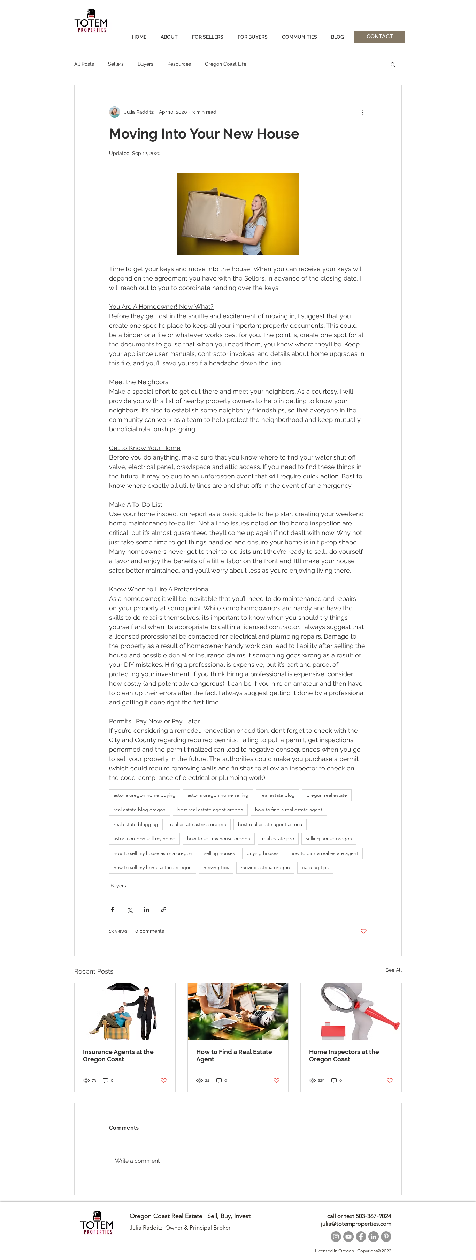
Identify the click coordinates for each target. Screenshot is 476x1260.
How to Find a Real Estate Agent (234, 1055)
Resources (179, 64)
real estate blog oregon (140, 809)
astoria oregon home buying (145, 795)
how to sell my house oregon (218, 838)
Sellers (116, 64)
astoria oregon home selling (217, 795)
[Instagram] (336, 1236)
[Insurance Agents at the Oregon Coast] (125, 1011)
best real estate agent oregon (210, 809)
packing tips (315, 867)
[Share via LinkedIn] (146, 909)
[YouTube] (348, 1236)
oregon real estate (327, 795)
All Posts (84, 64)
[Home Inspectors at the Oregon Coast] (351, 1011)
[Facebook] (361, 1236)
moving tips (216, 867)
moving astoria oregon (265, 867)
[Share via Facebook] (112, 909)
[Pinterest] (386, 1236)
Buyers (145, 64)
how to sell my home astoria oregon (153, 867)
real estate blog (277, 795)
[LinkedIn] (373, 1236)
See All (394, 970)
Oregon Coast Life (225, 64)
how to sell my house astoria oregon (153, 853)
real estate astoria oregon (198, 824)
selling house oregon (329, 838)
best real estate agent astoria (270, 824)
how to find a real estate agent (288, 809)
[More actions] (363, 112)
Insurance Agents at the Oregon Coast (118, 1055)
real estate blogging (136, 824)
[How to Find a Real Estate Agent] (238, 1011)
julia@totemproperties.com (356, 1223)
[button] (393, 64)
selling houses (219, 853)
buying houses (262, 853)
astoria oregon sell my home (144, 838)
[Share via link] (163, 909)
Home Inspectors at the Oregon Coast (344, 1055)
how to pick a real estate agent (324, 853)
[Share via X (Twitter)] (129, 909)
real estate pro (278, 838)
